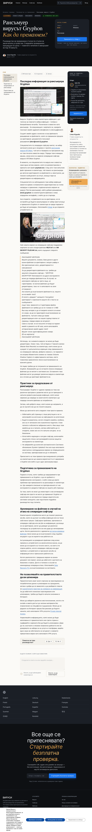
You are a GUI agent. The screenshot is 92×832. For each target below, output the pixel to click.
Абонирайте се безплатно (76, 182)
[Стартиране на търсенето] (58, 3)
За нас (63, 799)
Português (6, 707)
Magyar (35, 712)
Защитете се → (78, 113)
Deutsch (35, 702)
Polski (5, 702)
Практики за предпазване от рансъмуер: (9, 85)
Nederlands (66, 698)
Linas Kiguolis (11, 55)
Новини (18, 3)
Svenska (65, 707)
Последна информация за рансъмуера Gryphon (9, 78)
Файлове (39, 3)
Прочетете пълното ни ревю (77, 118)
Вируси (34, 799)
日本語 (5, 716)
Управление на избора (75, 820)
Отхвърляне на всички (55, 820)
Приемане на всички (35, 820)
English (5, 698)
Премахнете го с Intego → (72, 39)
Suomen (6, 712)
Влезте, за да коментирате (53, 673)
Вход (86, 3)
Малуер (24, 3)
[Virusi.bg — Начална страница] (7, 3)
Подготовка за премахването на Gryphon (9, 92)
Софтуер (32, 3)
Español (35, 707)
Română (35, 716)
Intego (50, 207)
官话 (63, 712)
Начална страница (8, 12)
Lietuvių (35, 698)
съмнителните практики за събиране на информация (42, 589)
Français (65, 702)
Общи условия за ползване (69, 802)
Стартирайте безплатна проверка (62, 776)
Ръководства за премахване (25, 12)
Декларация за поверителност (71, 806)
